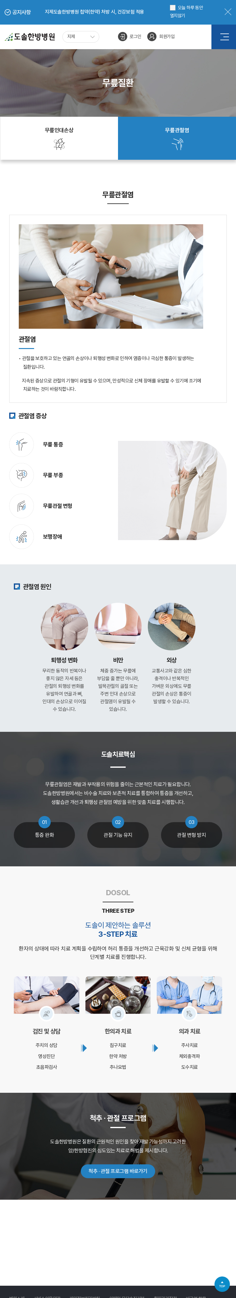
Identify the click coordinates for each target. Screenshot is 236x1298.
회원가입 (167, 36)
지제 (71, 36)
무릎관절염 (177, 130)
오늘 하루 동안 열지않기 (186, 11)
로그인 (135, 36)
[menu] (224, 37)
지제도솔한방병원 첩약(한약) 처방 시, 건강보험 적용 (94, 12)
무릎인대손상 (59, 130)
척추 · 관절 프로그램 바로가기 (117, 1171)
